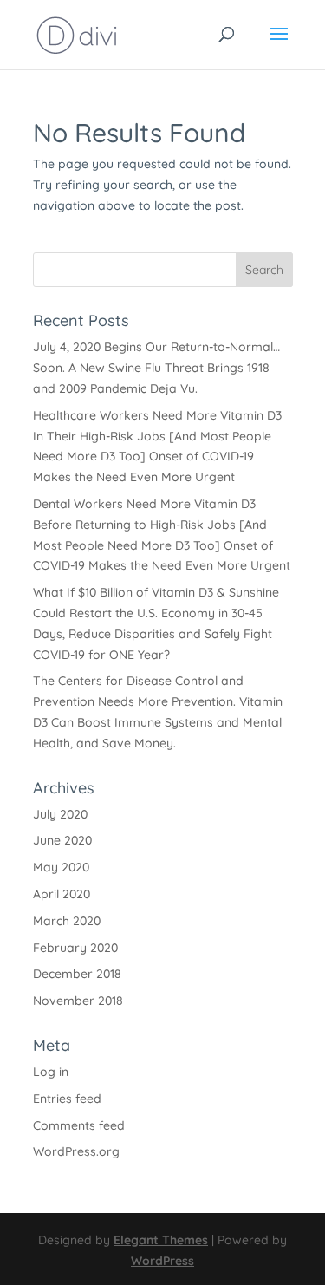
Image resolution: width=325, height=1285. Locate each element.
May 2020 (61, 867)
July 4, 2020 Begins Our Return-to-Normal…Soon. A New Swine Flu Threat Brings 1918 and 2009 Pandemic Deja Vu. (156, 367)
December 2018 (77, 974)
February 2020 (75, 948)
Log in (50, 1072)
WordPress (162, 1261)
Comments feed (79, 1125)
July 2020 (60, 814)
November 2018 (78, 1000)
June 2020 (62, 840)
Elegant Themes (161, 1240)
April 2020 (61, 894)
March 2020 (67, 921)
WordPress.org (76, 1151)
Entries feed (67, 1098)
